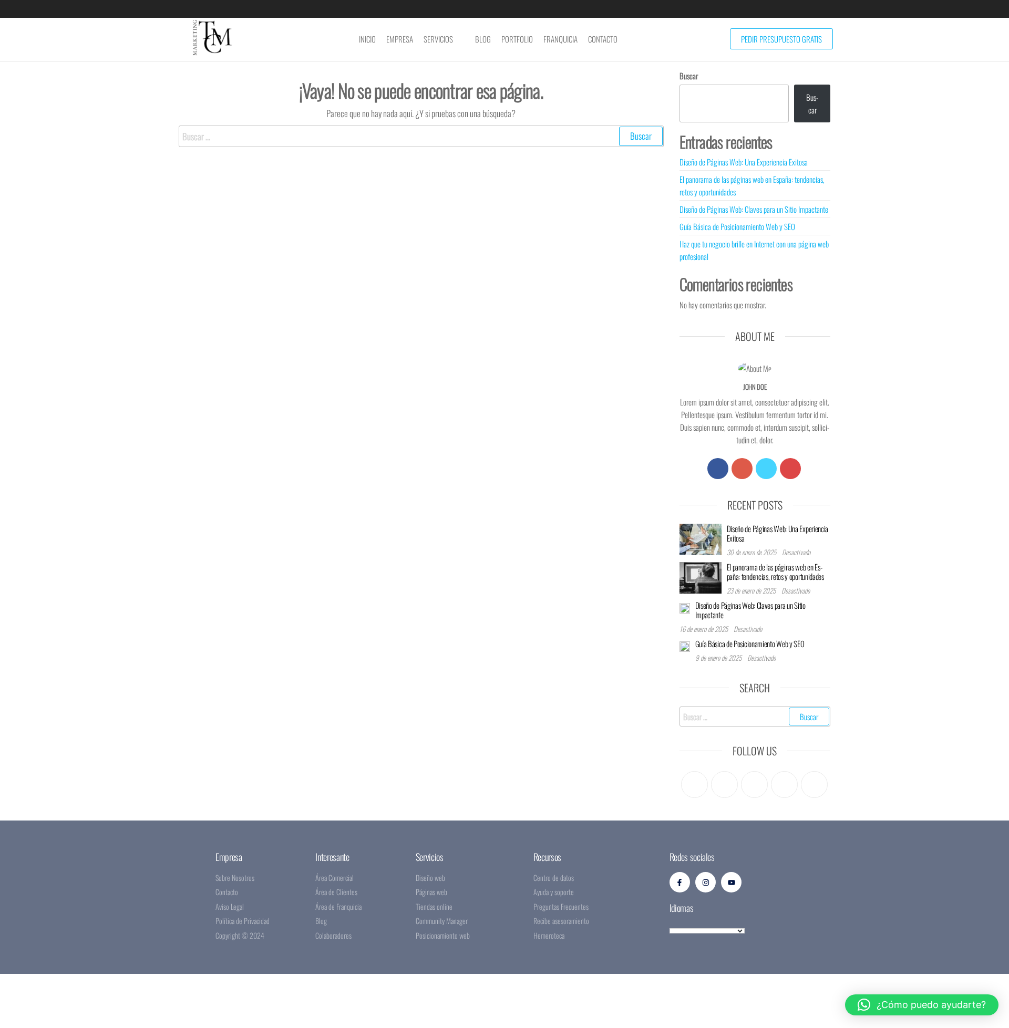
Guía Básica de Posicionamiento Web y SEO (737, 226)
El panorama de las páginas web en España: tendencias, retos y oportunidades (775, 571)
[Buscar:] (421, 136)
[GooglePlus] (742, 468)
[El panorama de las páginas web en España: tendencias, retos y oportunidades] (700, 576)
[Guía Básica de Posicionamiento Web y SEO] (684, 645)
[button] (921, 1004)
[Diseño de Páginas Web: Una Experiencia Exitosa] (700, 538)
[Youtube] (790, 468)
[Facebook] (717, 468)
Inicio (367, 39)
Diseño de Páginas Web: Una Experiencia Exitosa (743, 162)
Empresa (399, 39)
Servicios (438, 39)
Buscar (688, 75)
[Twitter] (766, 468)
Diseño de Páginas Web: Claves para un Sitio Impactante (753, 209)
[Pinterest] (754, 784)
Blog (483, 39)
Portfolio (517, 39)
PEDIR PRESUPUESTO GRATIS (781, 39)
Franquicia (560, 39)
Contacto (602, 39)
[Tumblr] (814, 784)
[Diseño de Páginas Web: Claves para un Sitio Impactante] (684, 606)
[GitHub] (784, 784)
